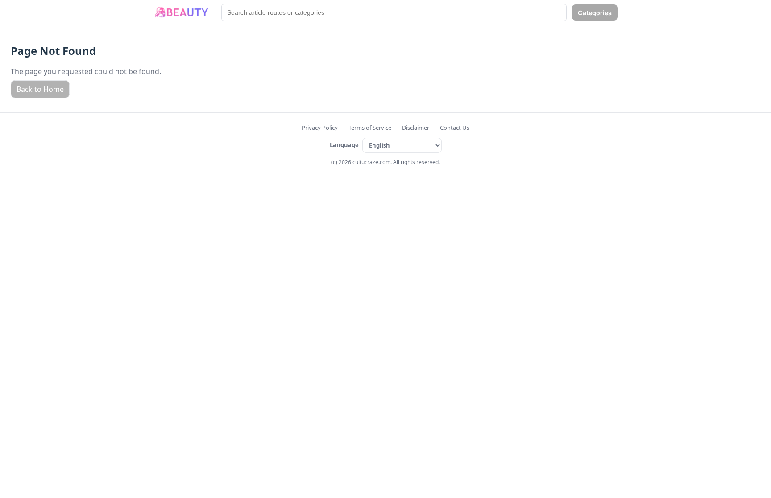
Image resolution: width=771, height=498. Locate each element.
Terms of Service (369, 127)
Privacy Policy (320, 127)
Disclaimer (415, 127)
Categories (595, 12)
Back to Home (40, 89)
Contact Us (454, 127)
